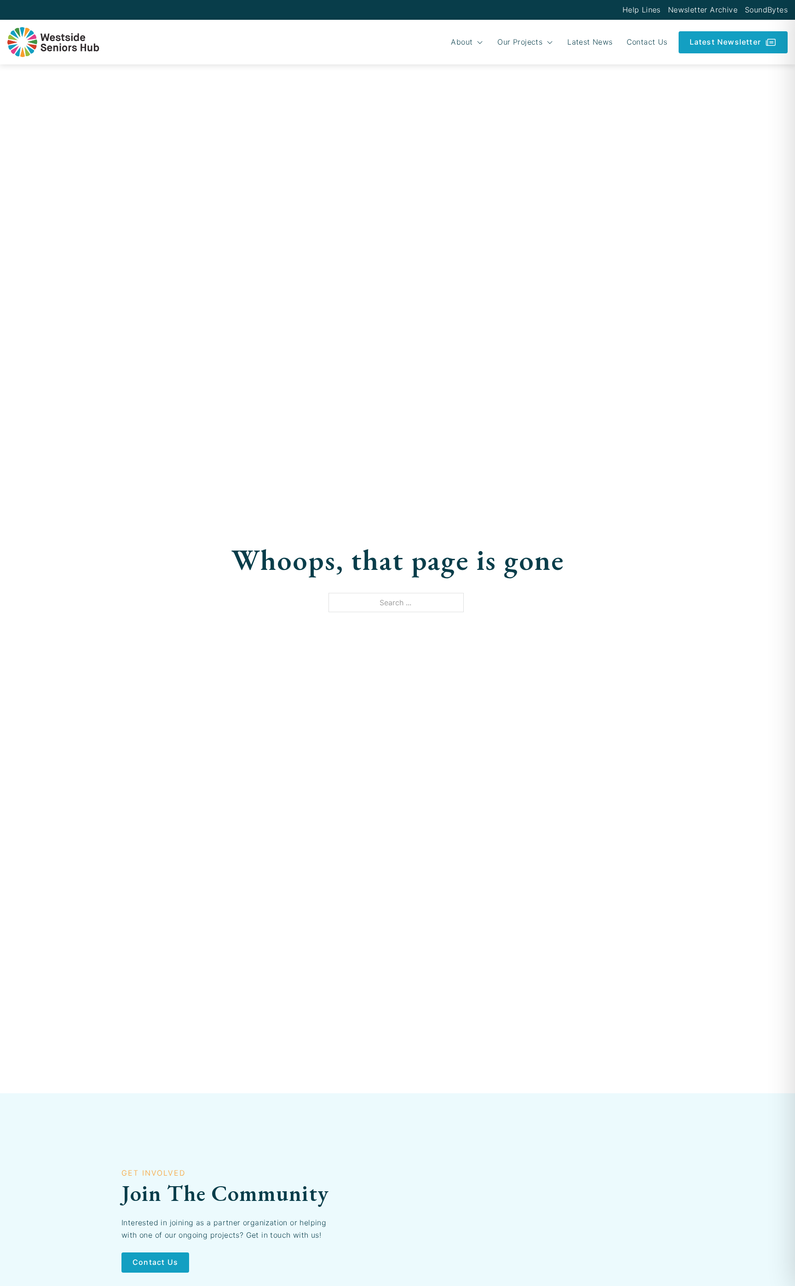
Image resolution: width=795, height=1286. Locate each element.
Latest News (589, 41)
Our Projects (519, 41)
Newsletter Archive (702, 9)
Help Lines (641, 9)
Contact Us (647, 41)
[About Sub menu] (480, 42)
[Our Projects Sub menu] (549, 42)
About (461, 41)
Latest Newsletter (725, 41)
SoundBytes (766, 9)
